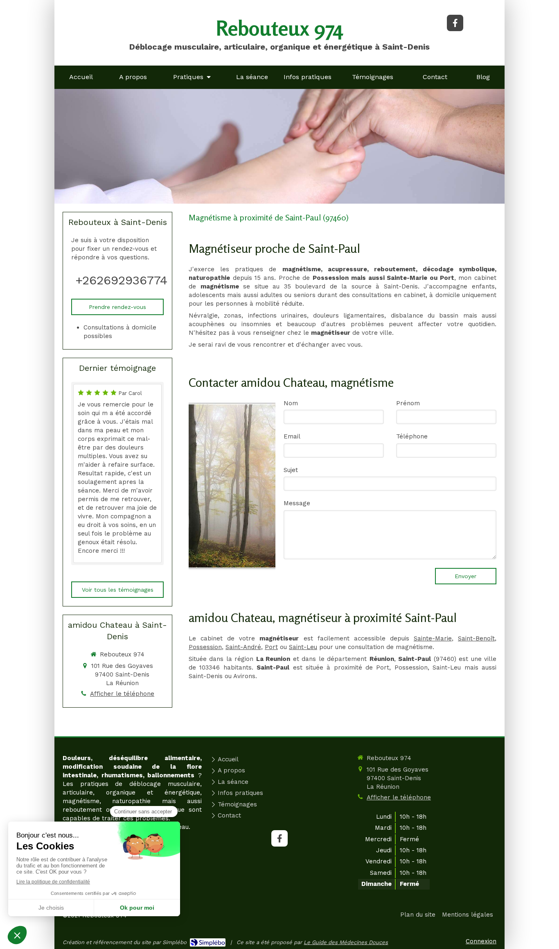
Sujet (291, 470)
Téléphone (412, 436)
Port (271, 647)
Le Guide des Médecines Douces (346, 942)
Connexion (481, 941)
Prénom (408, 403)
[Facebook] (455, 23)
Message (297, 503)
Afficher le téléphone (122, 693)
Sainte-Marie (433, 638)
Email (292, 436)
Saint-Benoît (476, 638)
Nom (291, 403)
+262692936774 (121, 280)
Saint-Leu (303, 647)
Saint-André (243, 647)
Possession (205, 647)
